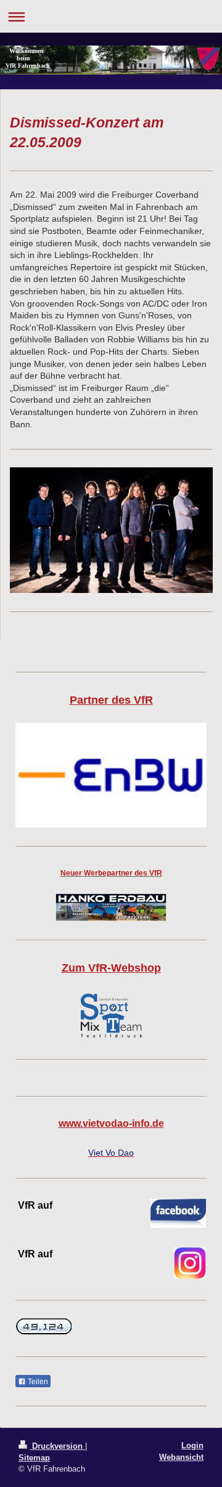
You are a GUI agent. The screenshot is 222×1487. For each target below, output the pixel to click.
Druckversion (57, 1446)
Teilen (37, 1381)
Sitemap (34, 1457)
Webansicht (181, 1457)
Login (192, 1445)
